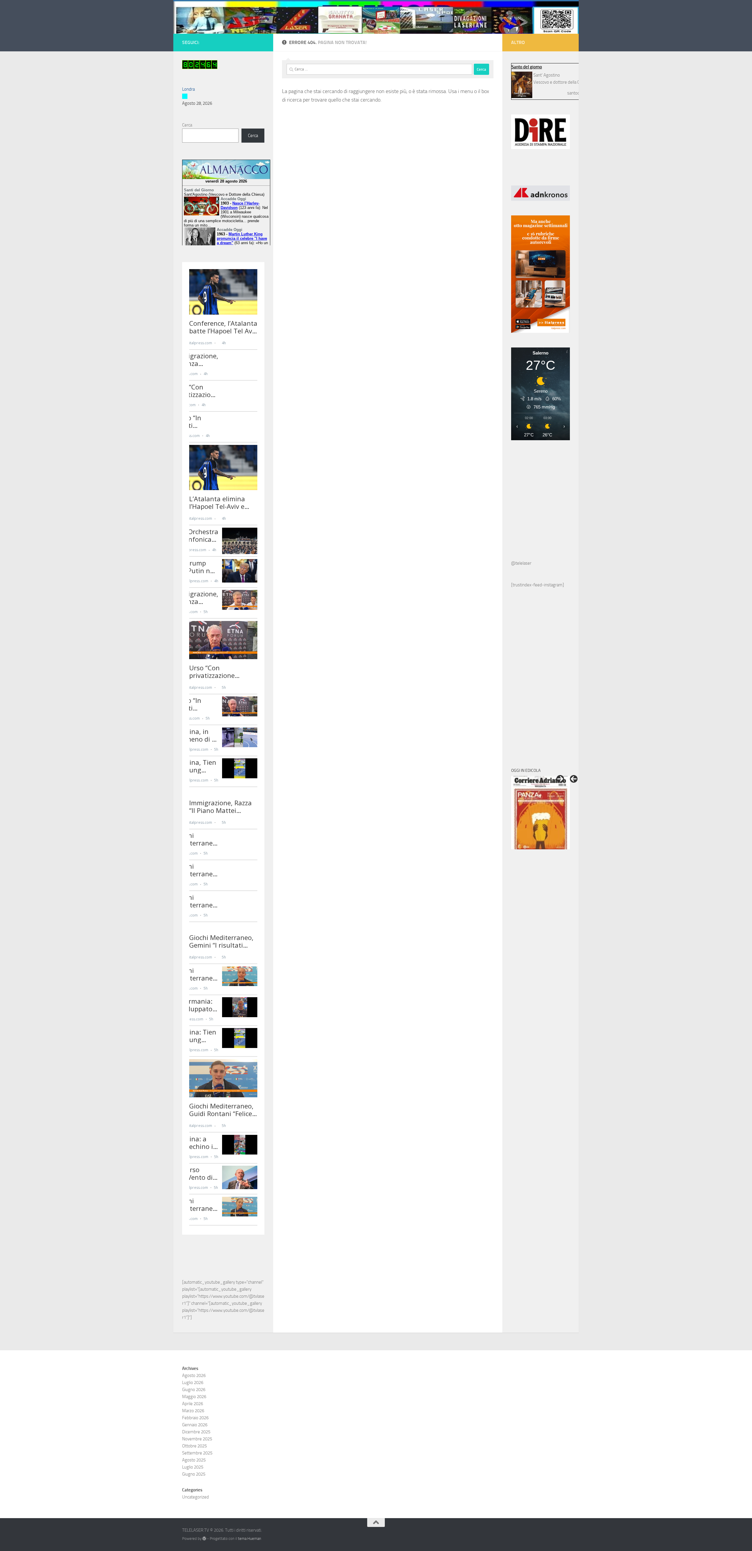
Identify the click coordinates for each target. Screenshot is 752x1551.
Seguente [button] (560, 779)
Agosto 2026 (194, 1375)
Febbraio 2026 (195, 1417)
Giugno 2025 (193, 1474)
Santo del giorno (526, 67)
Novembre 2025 (197, 1439)
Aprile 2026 (192, 1403)
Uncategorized (195, 1497)
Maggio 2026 (194, 1396)
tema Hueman (249, 1538)
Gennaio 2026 (194, 1424)
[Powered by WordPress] (204, 1538)
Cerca (187, 125)
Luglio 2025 (192, 1467)
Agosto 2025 (194, 1460)
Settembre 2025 (197, 1453)
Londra (188, 89)
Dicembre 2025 (196, 1431)
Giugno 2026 (193, 1389)
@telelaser (521, 563)
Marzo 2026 (193, 1410)
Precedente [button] (574, 779)
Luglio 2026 (192, 1382)
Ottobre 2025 (194, 1446)
